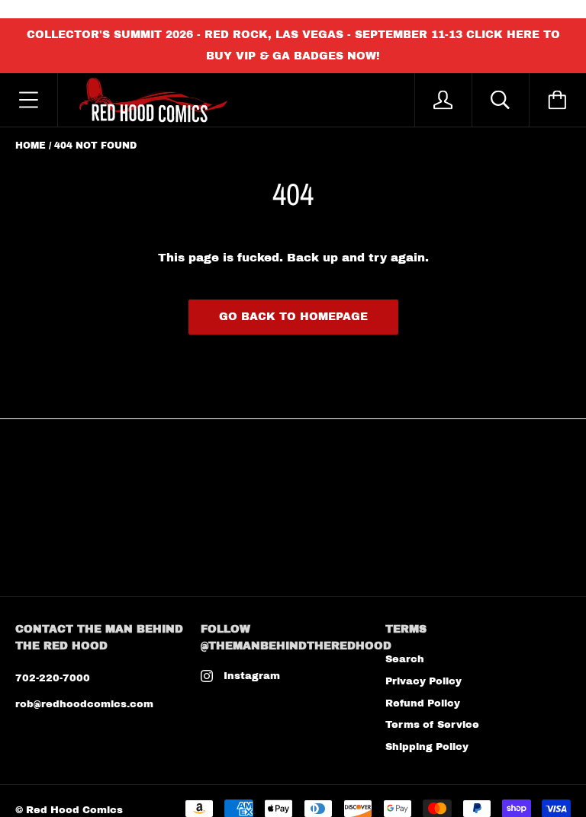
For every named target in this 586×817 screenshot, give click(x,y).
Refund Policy (422, 703)
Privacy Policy (423, 681)
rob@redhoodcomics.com (84, 704)
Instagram (252, 676)
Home (30, 145)
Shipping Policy (426, 747)
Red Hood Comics (74, 810)
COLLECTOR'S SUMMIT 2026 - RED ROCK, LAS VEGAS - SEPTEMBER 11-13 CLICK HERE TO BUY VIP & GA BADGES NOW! (293, 45)
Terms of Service (432, 724)
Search (404, 659)
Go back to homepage (293, 316)
